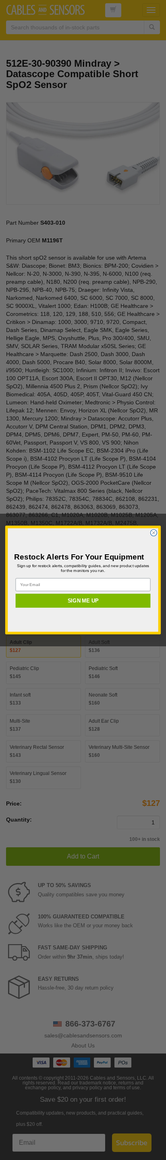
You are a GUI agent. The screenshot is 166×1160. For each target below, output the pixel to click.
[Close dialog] (153, 532)
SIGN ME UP (83, 600)
